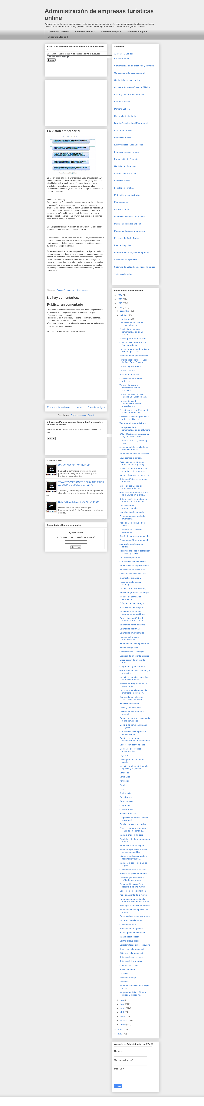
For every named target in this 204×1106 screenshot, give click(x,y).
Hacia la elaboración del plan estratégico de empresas (133, 469)
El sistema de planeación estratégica (131, 530)
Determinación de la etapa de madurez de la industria (133, 500)
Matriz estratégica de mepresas (134, 475)
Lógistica (123, 755)
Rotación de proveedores (131, 957)
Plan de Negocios (122, 245)
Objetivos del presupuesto (131, 953)
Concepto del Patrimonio (74, 465)
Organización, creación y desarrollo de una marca (132, 885)
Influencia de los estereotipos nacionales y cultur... (133, 857)
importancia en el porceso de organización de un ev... (133, 691)
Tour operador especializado (132, 423)
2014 (120, 307)
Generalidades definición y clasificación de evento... (132, 698)
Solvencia (124, 981)
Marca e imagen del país (131, 835)
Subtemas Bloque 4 (58, 37)
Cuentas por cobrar (128, 965)
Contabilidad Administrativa (127, 80)
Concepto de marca (128, 924)
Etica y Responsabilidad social (128, 145)
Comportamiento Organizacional (129, 73)
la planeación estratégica (131, 607)
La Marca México (122, 180)
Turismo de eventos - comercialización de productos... (129, 388)
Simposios (124, 773)
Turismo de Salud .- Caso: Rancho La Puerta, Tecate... (133, 395)
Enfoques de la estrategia (131, 603)
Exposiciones (125, 797)
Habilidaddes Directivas (125, 166)
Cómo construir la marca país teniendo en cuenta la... (133, 829)
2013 (120, 1029)
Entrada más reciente (58, 407)
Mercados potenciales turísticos (134, 453)
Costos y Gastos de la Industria (129, 94)
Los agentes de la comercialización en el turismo (134, 428)
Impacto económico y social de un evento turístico (134, 678)
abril (122, 1012)
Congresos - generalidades (132, 666)
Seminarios (124, 777)
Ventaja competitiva (128, 647)
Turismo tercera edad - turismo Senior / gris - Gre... (134, 350)
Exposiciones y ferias (129, 703)
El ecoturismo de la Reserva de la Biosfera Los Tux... (134, 411)
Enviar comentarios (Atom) (82, 415)
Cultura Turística (122, 101)
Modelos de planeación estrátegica (130, 598)
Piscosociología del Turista (126, 238)
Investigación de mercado (131, 512)
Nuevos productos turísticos (132, 338)
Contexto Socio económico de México (132, 87)
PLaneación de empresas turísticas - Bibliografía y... (132, 463)
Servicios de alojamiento (125, 259)
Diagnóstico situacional (130, 578)
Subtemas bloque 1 (85, 31)
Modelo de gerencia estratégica (134, 592)
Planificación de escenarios (132, 569)
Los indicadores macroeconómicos (129, 506)
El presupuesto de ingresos (132, 932)
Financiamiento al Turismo (126, 152)
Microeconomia (121, 209)
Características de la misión (132, 561)
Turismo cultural (127, 370)
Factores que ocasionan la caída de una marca (132, 878)
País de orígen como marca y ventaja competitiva (133, 850)
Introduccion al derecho (125, 173)
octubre (124, 315)
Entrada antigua (96, 407)
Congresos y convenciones (132, 745)
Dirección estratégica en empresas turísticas (130, 487)
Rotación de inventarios (130, 961)
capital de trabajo (127, 977)
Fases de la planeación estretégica (130, 583)
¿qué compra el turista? (130, 458)
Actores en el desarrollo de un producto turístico (133, 448)
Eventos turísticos (127, 813)
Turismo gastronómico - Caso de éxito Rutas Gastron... (133, 361)
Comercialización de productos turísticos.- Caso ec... (134, 417)
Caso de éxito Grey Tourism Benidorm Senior (132, 343)
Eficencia (123, 973)
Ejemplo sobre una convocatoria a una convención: (134, 719)
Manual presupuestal (129, 937)
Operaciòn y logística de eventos (129, 216)
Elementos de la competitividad (134, 643)
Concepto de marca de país (132, 869)
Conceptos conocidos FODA (132, 573)
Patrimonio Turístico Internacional (130, 231)
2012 (120, 1034)
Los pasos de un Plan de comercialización (131, 323)
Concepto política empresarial (133, 540)
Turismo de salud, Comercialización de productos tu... (130, 403)
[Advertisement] (9, 1038)
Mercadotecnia (121, 202)
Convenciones (126, 809)
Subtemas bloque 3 (137, 31)
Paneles (123, 785)
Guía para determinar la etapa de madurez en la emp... (133, 493)
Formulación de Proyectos (126, 159)
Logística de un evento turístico (134, 656)
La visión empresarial (129, 557)
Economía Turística (123, 130)
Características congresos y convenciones (132, 732)
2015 (120, 303)
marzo (123, 1016)
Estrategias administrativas (132, 624)
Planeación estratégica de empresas (72, 290)
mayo (123, 1008)
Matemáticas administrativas (127, 195)
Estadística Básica (122, 137)
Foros (122, 789)
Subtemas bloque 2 (111, 31)
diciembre (125, 311)
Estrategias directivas (129, 629)
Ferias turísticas (127, 801)
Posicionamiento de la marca (133, 895)
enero (123, 1024)
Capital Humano (121, 58)
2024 (120, 295)
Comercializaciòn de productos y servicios (134, 66)
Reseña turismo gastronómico (133, 355)
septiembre (125, 319)
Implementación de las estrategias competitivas (132, 612)
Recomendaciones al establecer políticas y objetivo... (134, 552)
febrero (124, 1020)
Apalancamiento (127, 969)
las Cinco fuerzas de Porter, (132, 588)
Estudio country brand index (132, 824)
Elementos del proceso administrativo (130, 750)
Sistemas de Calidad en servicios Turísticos (134, 267)
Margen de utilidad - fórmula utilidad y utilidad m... (132, 993)
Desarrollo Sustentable (125, 116)
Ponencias (124, 781)
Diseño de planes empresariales (134, 536)
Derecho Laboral (122, 109)
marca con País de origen (131, 845)
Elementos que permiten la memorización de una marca (134, 900)
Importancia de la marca (130, 920)
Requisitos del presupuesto (132, 949)
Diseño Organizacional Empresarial (131, 123)
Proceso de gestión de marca (133, 873)
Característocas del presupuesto (134, 945)
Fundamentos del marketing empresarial (132, 517)
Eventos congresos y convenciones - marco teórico (134, 739)
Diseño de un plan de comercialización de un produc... (131, 332)
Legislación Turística (124, 188)
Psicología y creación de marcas (134, 905)
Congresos (124, 805)
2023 (120, 299)
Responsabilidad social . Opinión (78, 502)
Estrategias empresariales (131, 633)
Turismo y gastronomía (130, 366)
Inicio (79, 407)
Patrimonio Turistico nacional (127, 224)
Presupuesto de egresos (131, 928)
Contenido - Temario (58, 31)
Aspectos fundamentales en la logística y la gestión (133, 767)
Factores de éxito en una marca (134, 916)
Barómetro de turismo (129, 374)
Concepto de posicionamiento (133, 891)
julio (122, 1000)
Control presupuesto (129, 941)
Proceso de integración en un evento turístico (133, 684)
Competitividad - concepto (131, 651)
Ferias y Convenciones (130, 707)
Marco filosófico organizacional (134, 565)
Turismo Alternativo (123, 274)
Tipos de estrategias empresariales (129, 638)
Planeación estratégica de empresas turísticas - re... (132, 619)
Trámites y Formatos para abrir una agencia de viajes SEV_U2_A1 (81, 483)
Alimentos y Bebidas (123, 54)
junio (122, 1004)
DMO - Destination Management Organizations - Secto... (134, 435)
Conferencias (125, 793)
